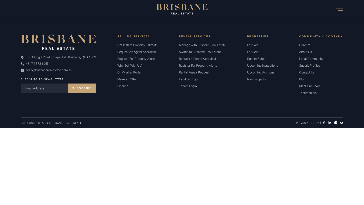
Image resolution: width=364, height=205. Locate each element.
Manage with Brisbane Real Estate (202, 45)
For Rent (253, 52)
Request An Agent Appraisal (136, 52)
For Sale (252, 45)
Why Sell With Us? (130, 65)
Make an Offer (127, 79)
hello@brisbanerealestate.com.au (49, 70)
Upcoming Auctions (260, 72)
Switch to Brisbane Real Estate (200, 52)
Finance (122, 86)
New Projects (256, 79)
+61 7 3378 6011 (36, 63)
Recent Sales (256, 59)
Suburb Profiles (309, 65)
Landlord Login (189, 79)
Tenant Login (188, 86)
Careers (304, 45)
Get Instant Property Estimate (137, 45)
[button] (338, 9)
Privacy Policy (307, 122)
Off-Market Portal (129, 72)
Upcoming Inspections (262, 65)
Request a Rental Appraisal (197, 59)
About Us (305, 52)
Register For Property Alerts (136, 59)
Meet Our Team (310, 86)
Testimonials (308, 93)
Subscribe (82, 88)
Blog (302, 79)
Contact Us (307, 72)
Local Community (311, 59)
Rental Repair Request (194, 72)
